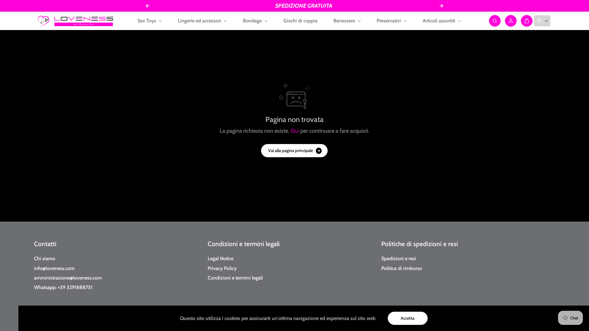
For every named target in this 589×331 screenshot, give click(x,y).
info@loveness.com (54, 268)
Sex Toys (147, 21)
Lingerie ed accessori (200, 21)
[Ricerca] (495, 21)
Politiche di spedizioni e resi (419, 244)
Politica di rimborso (401, 268)
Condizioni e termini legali (244, 244)
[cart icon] (527, 21)
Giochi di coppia (300, 21)
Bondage (253, 21)
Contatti (45, 244)
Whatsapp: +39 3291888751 (63, 287)
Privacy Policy (222, 268)
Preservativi (389, 21)
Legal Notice (220, 258)
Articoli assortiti (439, 21)
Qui (295, 130)
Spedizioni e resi (398, 258)
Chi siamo (44, 258)
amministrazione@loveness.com (68, 278)
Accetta (407, 318)
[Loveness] (75, 21)
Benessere (344, 21)
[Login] (511, 21)
